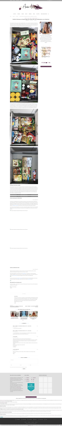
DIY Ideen (17, 16)
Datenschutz (17, 0)
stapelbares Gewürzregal (15, 205)
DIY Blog (10, 416)
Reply (37, 336)
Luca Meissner (15, 336)
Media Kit (14, 0)
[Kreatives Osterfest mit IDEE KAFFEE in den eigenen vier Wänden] (33, 314)
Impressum (21, 0)
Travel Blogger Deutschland (18, 387)
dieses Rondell (24, 273)
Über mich (11, 0)
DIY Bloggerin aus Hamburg (53, 415)
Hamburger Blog (21, 388)
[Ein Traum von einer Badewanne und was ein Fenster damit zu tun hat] (14, 314)
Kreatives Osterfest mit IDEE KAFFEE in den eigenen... (33, 318)
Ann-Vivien (27, 20)
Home (10, 16)
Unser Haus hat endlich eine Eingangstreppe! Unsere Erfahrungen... (24, 318)
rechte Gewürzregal (15, 275)
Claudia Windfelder (16, 349)
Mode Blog (12, 378)
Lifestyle (14, 16)
